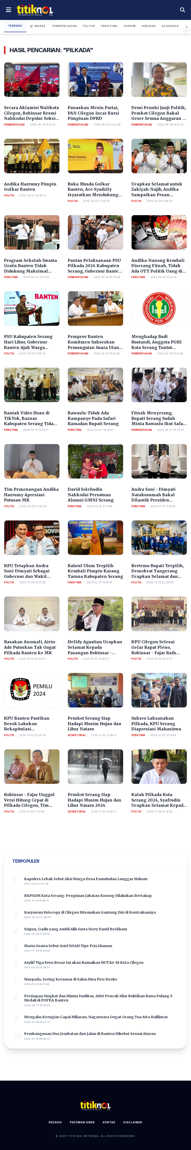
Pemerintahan (64, 25)
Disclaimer (132, 1122)
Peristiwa (109, 25)
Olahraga (170, 25)
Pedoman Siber (82, 1122)
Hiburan (149, 25)
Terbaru (15, 25)
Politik (89, 25)
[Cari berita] (182, 9)
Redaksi (55, 1122)
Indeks (40, 25)
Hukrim (130, 25)
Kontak (109, 1122)
